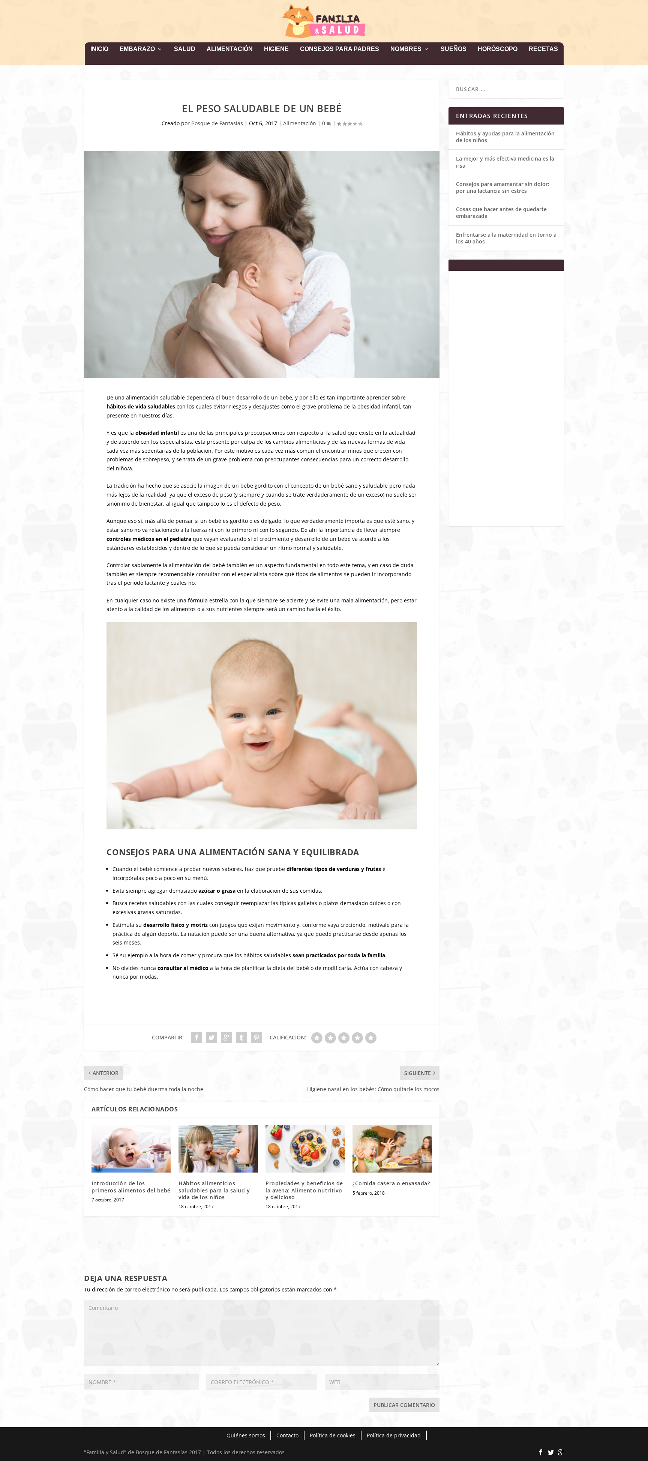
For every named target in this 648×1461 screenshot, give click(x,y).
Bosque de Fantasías (217, 123)
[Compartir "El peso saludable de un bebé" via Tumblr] (241, 1037)
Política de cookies (333, 1435)
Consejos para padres (339, 49)
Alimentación (230, 49)
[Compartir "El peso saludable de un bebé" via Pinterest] (256, 1037)
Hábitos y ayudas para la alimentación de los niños (505, 137)
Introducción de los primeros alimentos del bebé (131, 1187)
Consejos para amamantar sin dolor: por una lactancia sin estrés (502, 187)
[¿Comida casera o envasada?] (392, 1149)
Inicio (99, 49)
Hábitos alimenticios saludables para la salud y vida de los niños (214, 1190)
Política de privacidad (394, 1435)
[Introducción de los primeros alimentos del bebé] (131, 1149)
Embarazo (137, 49)
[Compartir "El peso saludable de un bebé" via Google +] (226, 1037)
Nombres (406, 49)
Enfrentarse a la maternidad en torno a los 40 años (506, 238)
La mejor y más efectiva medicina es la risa (505, 162)
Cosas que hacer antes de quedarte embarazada (501, 212)
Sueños (453, 49)
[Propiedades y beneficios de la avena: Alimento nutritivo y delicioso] (305, 1149)
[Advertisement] (506, 403)
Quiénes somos (245, 1435)
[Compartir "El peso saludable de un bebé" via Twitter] (211, 1037)
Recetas (543, 49)
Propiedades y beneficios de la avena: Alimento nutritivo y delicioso (304, 1190)
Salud (184, 49)
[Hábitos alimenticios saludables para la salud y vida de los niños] (218, 1149)
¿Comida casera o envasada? (391, 1183)
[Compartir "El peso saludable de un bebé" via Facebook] (196, 1037)
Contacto (287, 1435)
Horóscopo (498, 49)
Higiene (276, 49)
